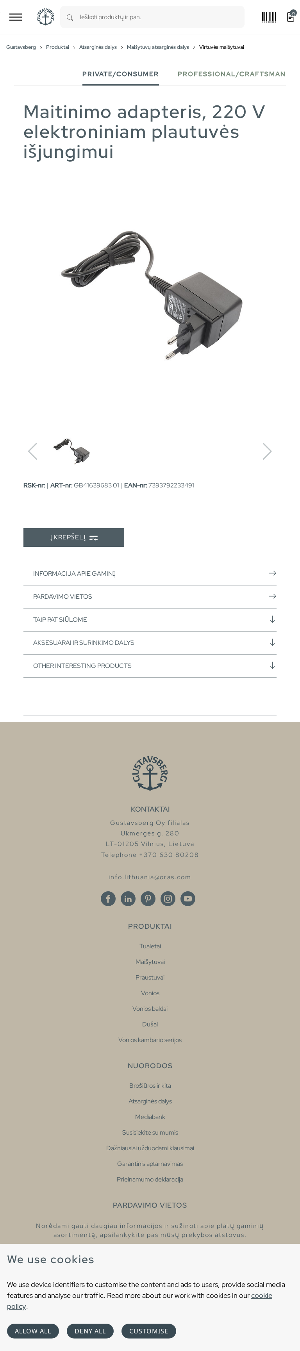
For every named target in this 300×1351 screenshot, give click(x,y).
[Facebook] (108, 898)
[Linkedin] (128, 898)
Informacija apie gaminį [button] (74, 573)
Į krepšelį (69, 537)
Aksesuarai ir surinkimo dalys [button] (83, 643)
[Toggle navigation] (15, 17)
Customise (148, 1331)
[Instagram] (168, 898)
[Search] (70, 17)
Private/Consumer (120, 74)
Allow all (33, 1331)
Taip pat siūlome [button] (60, 620)
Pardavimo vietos (62, 597)
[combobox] (162, 17)
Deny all (90, 1331)
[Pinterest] (148, 898)
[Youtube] (187, 898)
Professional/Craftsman (232, 74)
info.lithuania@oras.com (150, 877)
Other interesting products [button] (82, 666)
